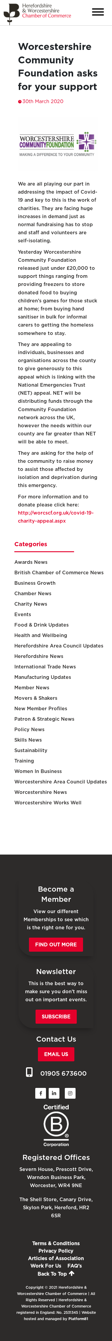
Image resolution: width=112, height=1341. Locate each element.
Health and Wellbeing (40, 635)
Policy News (29, 729)
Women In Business (38, 771)
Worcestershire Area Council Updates (60, 782)
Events (22, 614)
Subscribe (56, 1016)
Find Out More (56, 944)
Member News (31, 688)
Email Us (56, 1054)
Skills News (28, 740)
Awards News (30, 562)
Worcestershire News (40, 792)
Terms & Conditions (56, 1243)
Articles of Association (56, 1258)
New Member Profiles (40, 708)
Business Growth (35, 583)
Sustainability (30, 750)
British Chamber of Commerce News (59, 572)
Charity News (30, 604)
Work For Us (45, 1266)
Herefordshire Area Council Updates (58, 646)
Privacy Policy (56, 1251)
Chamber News (32, 593)
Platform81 (78, 1318)
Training (24, 761)
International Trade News (45, 667)
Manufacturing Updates (42, 677)
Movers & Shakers (35, 698)
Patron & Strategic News (44, 719)
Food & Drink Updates (41, 625)
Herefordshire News (38, 656)
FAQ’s (74, 1266)
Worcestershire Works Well (48, 803)
